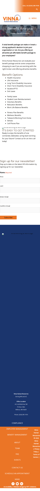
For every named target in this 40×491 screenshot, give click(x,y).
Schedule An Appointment (17, 473)
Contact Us (17, 467)
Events (17, 460)
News (17, 479)
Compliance (17, 423)
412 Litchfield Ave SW (21, 404)
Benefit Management (17, 435)
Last (1, 186)
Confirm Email (5, 206)
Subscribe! (8, 217)
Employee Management (17, 429)
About (17, 442)
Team (17, 448)
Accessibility (8, 487)
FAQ (17, 454)
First (1, 177)
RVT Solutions (31, 487)
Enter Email (4, 197)
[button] (37, 9)
